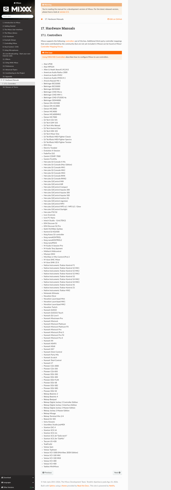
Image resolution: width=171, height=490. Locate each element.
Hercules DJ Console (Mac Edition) (58, 165)
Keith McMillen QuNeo (53, 229)
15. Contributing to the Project (14, 73)
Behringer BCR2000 (52, 89)
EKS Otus (48, 145)
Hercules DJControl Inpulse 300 (57, 193)
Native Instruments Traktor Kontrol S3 (59, 276)
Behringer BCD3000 (52, 86)
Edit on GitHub (115, 19)
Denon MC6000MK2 (52, 114)
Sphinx (52, 486)
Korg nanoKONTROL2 (53, 240)
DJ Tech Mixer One (51, 134)
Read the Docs (83, 486)
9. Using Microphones (10, 50)
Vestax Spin (48, 447)
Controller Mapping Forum (52, 47)
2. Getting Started (9, 26)
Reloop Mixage (50, 413)
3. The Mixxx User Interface (12, 30)
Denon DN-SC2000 (52, 106)
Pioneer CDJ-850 (51, 371)
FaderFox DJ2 (49, 153)
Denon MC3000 (50, 109)
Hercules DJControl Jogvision (56, 201)
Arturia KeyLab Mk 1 (52, 81)
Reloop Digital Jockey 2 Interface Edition (60, 405)
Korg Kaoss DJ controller (54, 235)
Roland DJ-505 (50, 419)
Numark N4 (48, 341)
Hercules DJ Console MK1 (54, 167)
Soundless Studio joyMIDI (54, 425)
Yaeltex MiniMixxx (51, 467)
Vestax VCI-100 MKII (52, 458)
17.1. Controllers (10, 84)
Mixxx (18, 3)
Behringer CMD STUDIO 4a (55, 98)
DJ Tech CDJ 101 (50, 120)
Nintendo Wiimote (51, 293)
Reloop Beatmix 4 (51, 397)
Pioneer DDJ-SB (50, 383)
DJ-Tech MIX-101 (51, 131)
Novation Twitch (50, 307)
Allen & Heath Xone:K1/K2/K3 (56, 70)
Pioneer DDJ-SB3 (51, 388)
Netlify (112, 486)
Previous (48, 473)
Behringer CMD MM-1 (53, 95)
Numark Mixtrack (51, 321)
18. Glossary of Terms (10, 87)
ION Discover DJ (50, 223)
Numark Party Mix (51, 355)
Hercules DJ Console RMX (54, 176)
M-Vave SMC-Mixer (52, 260)
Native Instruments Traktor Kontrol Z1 (59, 288)
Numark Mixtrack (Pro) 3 (54, 332)
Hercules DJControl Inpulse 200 (57, 190)
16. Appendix (7, 76)
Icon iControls (49, 215)
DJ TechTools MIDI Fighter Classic (57, 137)
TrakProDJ (48, 444)
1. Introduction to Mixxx (11, 23)
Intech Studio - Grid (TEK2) (55, 221)
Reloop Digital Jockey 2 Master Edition (59, 408)
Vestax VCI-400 (50, 464)
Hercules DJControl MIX (54, 181)
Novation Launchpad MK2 (54, 304)
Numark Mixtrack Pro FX (54, 335)
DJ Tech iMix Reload (52, 125)
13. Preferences (8, 66)
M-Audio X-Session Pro (53, 246)
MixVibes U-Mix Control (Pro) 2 (57, 257)
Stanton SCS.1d (50, 430)
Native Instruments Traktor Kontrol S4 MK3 (61, 282)
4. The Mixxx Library (10, 33)
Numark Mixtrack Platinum (55, 324)
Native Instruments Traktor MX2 (57, 290)
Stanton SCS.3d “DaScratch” (55, 436)
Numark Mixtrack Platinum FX (56, 327)
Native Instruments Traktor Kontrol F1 (59, 265)
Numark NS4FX (50, 344)
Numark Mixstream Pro (53, 318)
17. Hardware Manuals (11, 80)
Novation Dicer (50, 296)
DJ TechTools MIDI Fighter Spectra (58, 139)
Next (116, 473)
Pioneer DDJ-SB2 (51, 385)
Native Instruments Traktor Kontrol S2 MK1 (61, 268)
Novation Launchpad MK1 (54, 302)
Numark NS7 (49, 349)
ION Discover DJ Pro (52, 226)
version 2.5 (64, 12)
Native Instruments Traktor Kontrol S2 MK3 (61, 274)
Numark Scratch (50, 358)
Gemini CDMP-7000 (52, 156)
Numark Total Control (52, 360)
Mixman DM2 (49, 254)
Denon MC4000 (50, 112)
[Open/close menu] (1, 80)
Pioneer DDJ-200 (51, 374)
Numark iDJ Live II (51, 316)
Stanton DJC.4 (50, 427)
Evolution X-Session (52, 151)
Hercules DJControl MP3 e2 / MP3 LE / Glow (62, 207)
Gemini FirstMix (50, 159)
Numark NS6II (49, 346)
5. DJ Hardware (8, 36)
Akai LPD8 (48, 64)
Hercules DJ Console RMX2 (55, 179)
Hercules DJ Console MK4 (54, 173)
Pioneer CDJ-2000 (51, 366)
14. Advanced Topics (10, 70)
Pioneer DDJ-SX (50, 391)
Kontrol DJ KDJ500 (51, 232)
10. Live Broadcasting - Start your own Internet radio (16, 55)
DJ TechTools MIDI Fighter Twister (57, 142)
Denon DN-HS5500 (52, 103)
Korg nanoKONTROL (52, 237)
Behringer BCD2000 (52, 84)
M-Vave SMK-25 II (51, 262)
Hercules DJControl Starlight (55, 209)
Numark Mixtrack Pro (52, 330)
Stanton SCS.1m (50, 433)
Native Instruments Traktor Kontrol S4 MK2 (61, 279)
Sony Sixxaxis (49, 422)
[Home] (42, 19)
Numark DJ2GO (50, 310)
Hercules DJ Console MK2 (54, 170)
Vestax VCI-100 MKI (52, 455)
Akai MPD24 (49, 67)
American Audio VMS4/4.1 (55, 78)
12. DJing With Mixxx (10, 63)
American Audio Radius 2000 (55, 72)
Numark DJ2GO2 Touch (53, 313)
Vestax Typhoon (50, 450)
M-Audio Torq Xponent (53, 248)
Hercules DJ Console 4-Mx (54, 162)
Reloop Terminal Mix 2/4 (54, 416)
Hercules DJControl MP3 (54, 204)
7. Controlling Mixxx (10, 43)
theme (64, 486)
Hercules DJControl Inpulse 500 (57, 195)
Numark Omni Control (53, 352)
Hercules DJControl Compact (56, 187)
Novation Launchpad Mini (54, 299)
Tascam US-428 (50, 441)
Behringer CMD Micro (53, 92)
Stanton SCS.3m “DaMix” (54, 439)
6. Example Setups (9, 40)
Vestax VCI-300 (50, 461)
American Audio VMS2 (53, 75)
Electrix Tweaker (50, 148)
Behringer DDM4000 (52, 100)
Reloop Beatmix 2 (51, 394)
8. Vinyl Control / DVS (10, 47)
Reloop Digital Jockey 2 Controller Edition (61, 402)
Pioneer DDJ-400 (51, 377)
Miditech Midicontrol (52, 251)
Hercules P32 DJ (50, 212)
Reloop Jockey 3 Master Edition (56, 411)
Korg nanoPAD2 (50, 243)
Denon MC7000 (50, 117)
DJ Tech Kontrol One (52, 128)
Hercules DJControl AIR (53, 184)
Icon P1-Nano (49, 218)
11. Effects (6, 59)
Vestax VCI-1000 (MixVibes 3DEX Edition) (61, 453)
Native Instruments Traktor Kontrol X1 (59, 285)
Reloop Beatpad (50, 399)
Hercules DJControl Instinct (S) (56, 198)
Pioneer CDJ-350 (51, 369)
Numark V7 (48, 363)
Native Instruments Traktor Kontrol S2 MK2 (61, 271)
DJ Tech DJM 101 (51, 123)
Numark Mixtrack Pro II (53, 338)
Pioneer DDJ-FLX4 (51, 380)
